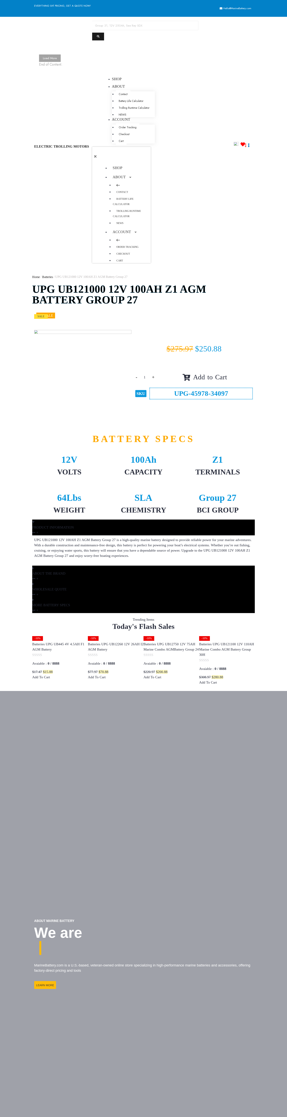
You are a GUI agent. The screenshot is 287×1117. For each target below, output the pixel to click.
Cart (119, 260)
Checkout (123, 253)
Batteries (47, 277)
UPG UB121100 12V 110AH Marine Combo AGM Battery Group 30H (226, 649)
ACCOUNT (122, 232)
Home (36, 277)
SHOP (117, 168)
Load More (50, 58)
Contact (122, 192)
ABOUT (119, 177)
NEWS (119, 223)
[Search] (98, 36)
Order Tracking (127, 246)
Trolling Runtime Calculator (127, 213)
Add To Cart (41, 677)
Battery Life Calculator (123, 201)
